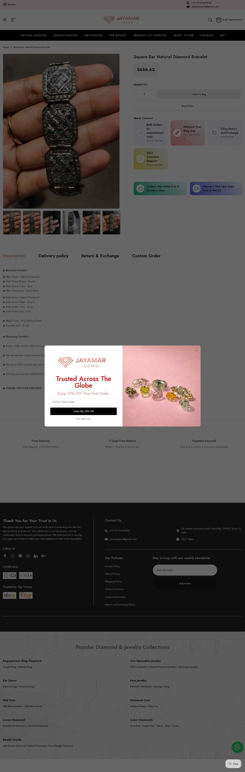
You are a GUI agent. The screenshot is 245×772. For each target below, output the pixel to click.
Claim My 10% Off (83, 411)
